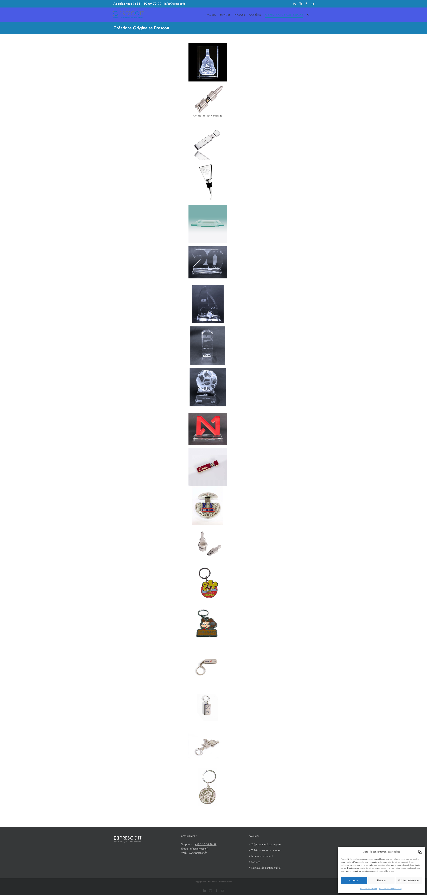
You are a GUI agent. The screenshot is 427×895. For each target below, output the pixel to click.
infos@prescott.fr (174, 3)
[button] (420, 851)
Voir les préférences (409, 880)
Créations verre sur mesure (265, 850)
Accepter (354, 880)
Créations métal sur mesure (266, 844)
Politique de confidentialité (390, 888)
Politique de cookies (368, 888)
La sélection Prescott (262, 856)
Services (255, 862)
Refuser (381, 880)
